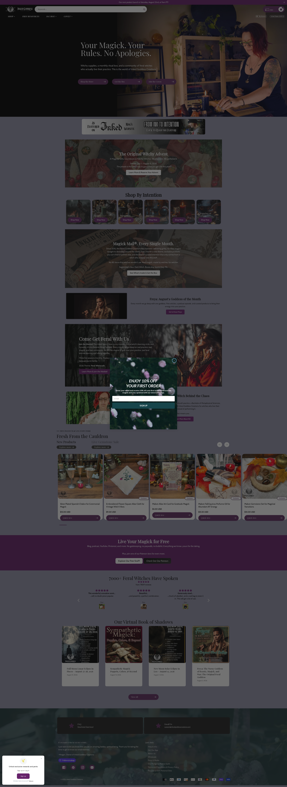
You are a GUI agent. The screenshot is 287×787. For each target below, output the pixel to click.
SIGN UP (143, 405)
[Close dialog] (174, 360)
